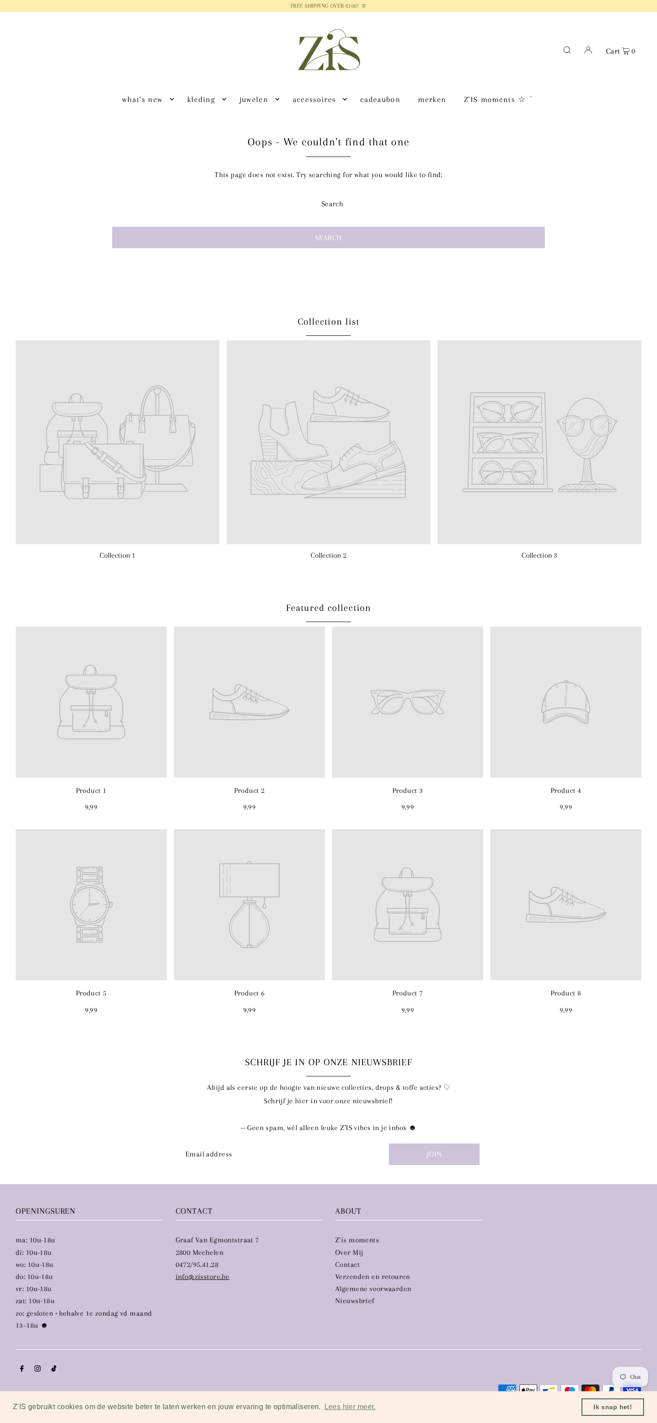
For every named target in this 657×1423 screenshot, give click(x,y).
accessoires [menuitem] (314, 99)
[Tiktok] (53, 1369)
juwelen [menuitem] (254, 99)
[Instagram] (37, 1369)
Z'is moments (357, 1240)
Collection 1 (117, 555)
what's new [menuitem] (142, 99)
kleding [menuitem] (201, 99)
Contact (347, 1264)
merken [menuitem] (432, 99)
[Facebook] (22, 1369)
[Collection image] (117, 442)
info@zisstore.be (203, 1276)
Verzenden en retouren (372, 1276)
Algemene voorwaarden (373, 1288)
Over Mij (349, 1252)
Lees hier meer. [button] (350, 1406)
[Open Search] (567, 49)
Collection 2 (328, 555)
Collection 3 (539, 555)
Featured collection (328, 607)
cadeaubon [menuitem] (380, 99)
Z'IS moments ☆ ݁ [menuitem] (496, 99)
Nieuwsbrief (355, 1300)
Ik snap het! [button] (613, 1406)
